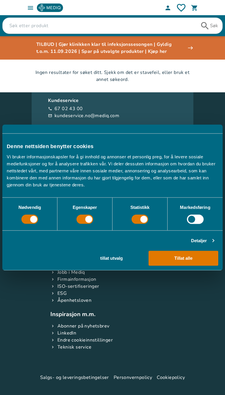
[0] (194, 8)
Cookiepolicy (171, 377)
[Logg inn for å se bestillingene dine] (181, 7)
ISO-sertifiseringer (78, 286)
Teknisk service (74, 347)
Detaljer (199, 240)
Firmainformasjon (76, 279)
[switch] (84, 219)
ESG (62, 293)
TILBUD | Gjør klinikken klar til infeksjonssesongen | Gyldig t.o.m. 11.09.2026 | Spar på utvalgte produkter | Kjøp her (104, 48)
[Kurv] (194, 8)
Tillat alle (183, 258)
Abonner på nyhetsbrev (83, 326)
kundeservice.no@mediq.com (83, 115)
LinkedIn (66, 333)
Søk (214, 25)
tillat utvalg (111, 258)
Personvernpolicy (133, 377)
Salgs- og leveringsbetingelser (74, 377)
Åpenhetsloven (74, 300)
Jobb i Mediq (71, 272)
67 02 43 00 (65, 108)
